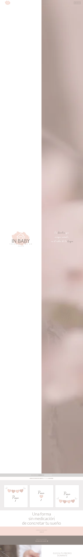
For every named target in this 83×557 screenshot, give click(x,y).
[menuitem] (77, 3)
